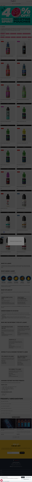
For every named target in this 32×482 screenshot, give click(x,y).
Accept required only (28, 477)
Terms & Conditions (6, 481)
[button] (1, 480)
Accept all (23, 477)
